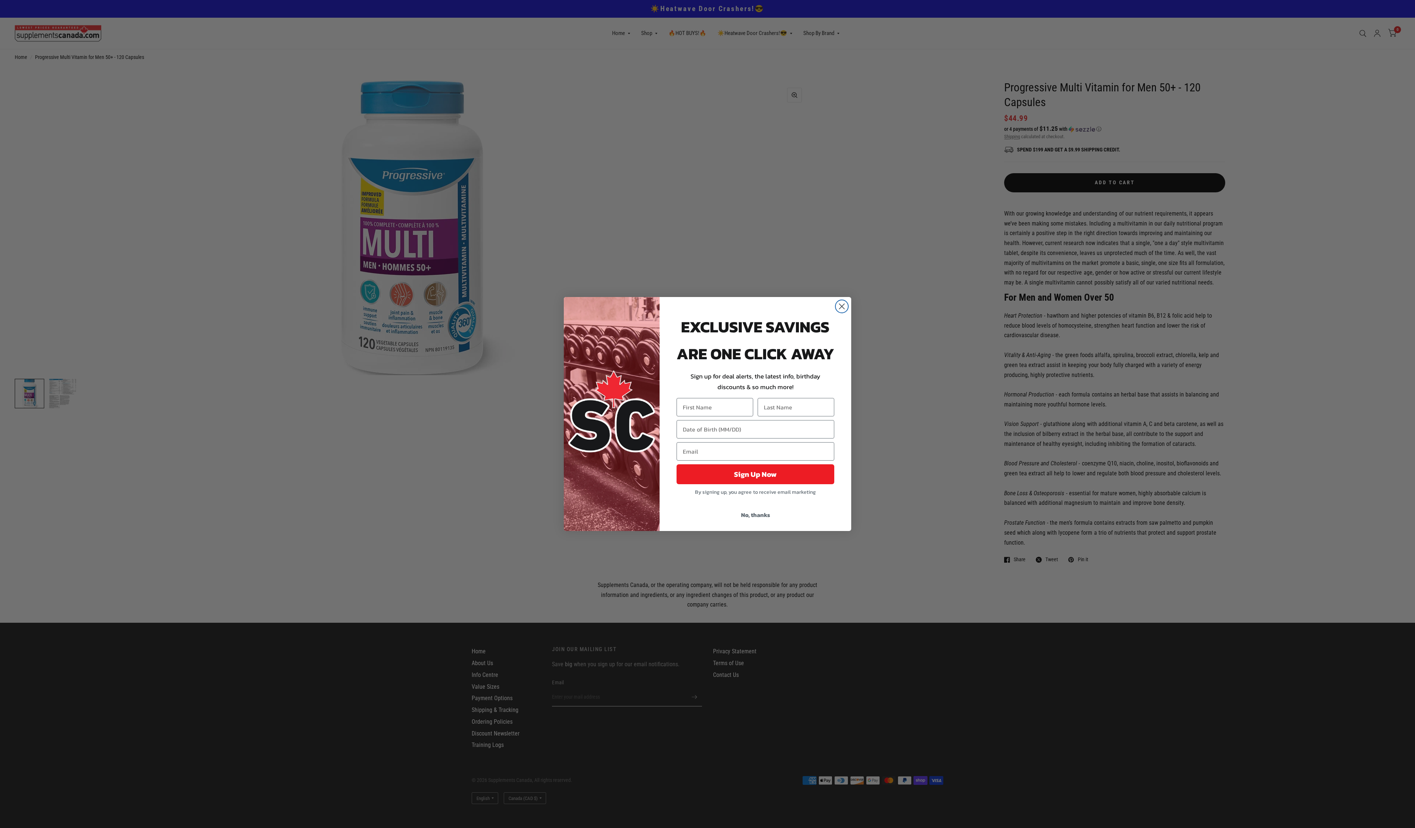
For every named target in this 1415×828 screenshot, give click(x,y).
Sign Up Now (755, 474)
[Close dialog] (841, 306)
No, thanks (755, 514)
